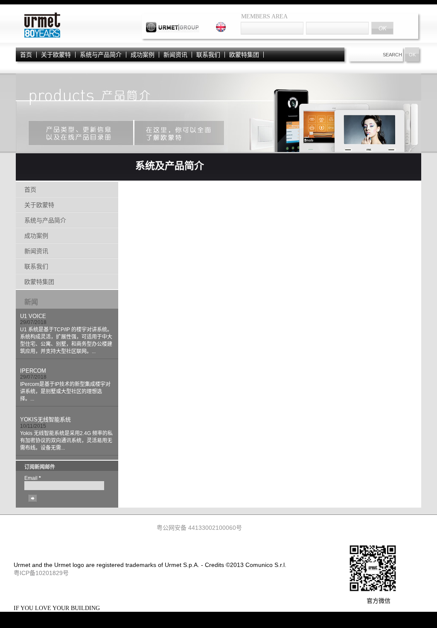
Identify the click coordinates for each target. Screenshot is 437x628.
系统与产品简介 (101, 55)
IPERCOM (33, 371)
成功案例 (142, 55)
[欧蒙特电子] (41, 36)
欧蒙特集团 (244, 55)
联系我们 (208, 55)
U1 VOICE (33, 316)
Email (32, 478)
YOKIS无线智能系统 (45, 419)
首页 (26, 55)
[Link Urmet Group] (172, 30)
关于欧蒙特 (56, 55)
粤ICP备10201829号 (41, 573)
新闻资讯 (175, 55)
